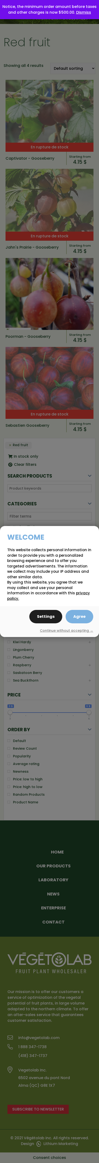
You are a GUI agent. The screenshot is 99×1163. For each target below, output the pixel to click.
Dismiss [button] (83, 12)
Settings (46, 616)
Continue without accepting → (66, 630)
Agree (79, 616)
